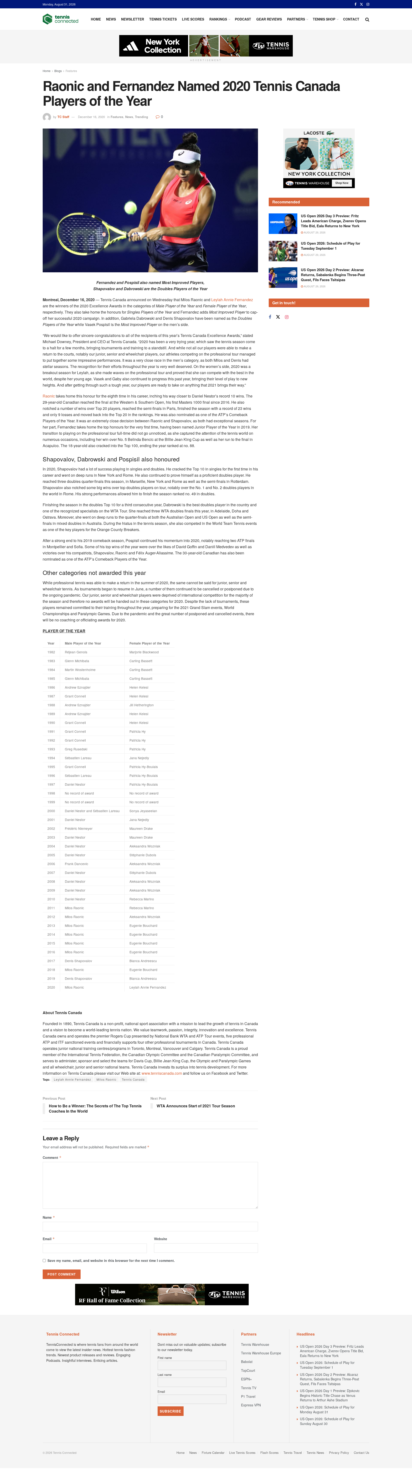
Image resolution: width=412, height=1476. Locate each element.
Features (71, 71)
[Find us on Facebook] (355, 4)
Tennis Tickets (163, 19)
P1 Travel (248, 1396)
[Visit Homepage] (60, 19)
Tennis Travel (292, 1452)
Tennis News (315, 1452)
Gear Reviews (269, 19)
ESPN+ (246, 1379)
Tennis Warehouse (255, 1344)
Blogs (58, 71)
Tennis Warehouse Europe (261, 1353)
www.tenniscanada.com (162, 1073)
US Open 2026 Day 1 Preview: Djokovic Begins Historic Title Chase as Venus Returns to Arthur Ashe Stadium (330, 1395)
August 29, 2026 (314, 232)
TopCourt (248, 1370)
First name (165, 1358)
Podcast (243, 19)
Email (49, 1238)
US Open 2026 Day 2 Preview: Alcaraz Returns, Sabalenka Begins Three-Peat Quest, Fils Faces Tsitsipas (333, 274)
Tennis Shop (324, 19)
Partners (296, 19)
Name (49, 1217)
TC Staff (63, 116)
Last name (165, 1375)
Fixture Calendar (213, 1452)
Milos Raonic (106, 1079)
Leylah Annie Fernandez (232, 299)
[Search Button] (367, 19)
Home (96, 19)
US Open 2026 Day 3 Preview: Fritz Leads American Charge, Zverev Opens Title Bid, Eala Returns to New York (333, 220)
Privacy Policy (339, 1452)
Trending (141, 116)
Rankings (218, 19)
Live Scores (193, 19)
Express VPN (251, 1405)
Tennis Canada (133, 1079)
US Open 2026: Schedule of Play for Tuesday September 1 (330, 246)
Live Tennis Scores (242, 1452)
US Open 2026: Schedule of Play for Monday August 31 (327, 1409)
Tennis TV (248, 1387)
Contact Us (361, 1452)
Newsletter (132, 19)
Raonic (49, 396)
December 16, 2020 (91, 116)
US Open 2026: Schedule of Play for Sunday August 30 (327, 1421)
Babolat (246, 1361)
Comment (52, 1157)
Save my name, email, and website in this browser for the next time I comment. (111, 1260)
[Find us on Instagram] (367, 4)
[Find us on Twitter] (361, 4)
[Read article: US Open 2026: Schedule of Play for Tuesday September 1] (283, 251)
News (111, 19)
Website (160, 1238)
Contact (351, 19)
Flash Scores (269, 1452)
